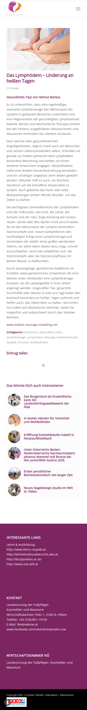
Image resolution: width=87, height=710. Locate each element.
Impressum (51, 694)
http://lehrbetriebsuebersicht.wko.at (32, 554)
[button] (7, 702)
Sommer (23, 342)
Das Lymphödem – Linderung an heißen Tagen (40, 78)
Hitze (58, 332)
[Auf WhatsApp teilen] (43, 365)
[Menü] (78, 9)
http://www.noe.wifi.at (22, 564)
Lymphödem (35, 337)
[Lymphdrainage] (38, 49)
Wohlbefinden (39, 342)
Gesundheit (46, 332)
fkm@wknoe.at (27, 624)
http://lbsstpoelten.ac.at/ (24, 559)
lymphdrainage (16, 337)
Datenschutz (66, 694)
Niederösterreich (67, 337)
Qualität (12, 342)
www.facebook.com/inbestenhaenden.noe (36, 629)
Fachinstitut (30, 332)
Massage (14, 88)
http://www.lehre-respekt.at (26, 549)
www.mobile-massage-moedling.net (32, 325)
